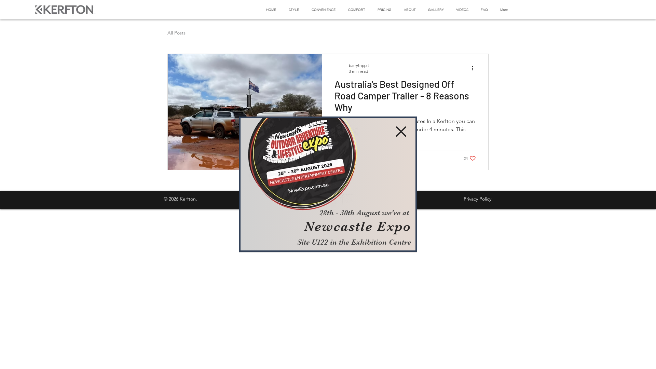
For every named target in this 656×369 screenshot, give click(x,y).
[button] (401, 131)
